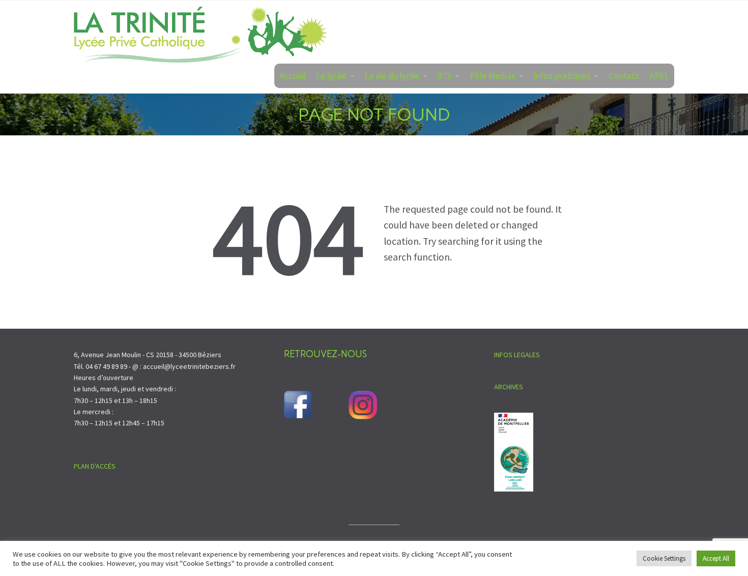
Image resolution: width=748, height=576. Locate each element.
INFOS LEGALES (517, 354)
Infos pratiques (562, 75)
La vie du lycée (391, 75)
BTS (444, 75)
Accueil (292, 75)
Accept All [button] (716, 558)
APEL (659, 75)
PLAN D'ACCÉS (95, 466)
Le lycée (331, 75)
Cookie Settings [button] (664, 558)
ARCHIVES (508, 386)
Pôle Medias (492, 75)
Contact (624, 75)
